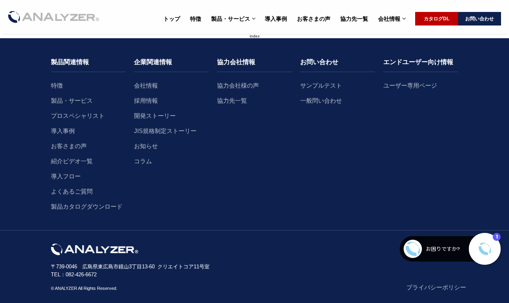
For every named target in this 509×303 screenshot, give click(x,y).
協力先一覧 (354, 19)
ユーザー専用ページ (410, 85)
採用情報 (146, 100)
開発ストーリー (155, 115)
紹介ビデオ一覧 (72, 161)
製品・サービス (72, 100)
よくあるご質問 (72, 191)
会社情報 (146, 85)
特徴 (195, 19)
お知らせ (146, 146)
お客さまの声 (313, 19)
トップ (171, 19)
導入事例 (276, 19)
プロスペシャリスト (78, 115)
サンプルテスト (321, 85)
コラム (143, 161)
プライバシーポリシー (436, 287)
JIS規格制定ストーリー (165, 130)
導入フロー (66, 176)
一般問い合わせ (321, 100)
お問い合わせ (479, 19)
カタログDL (436, 19)
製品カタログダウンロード (86, 206)
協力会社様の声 (238, 85)
